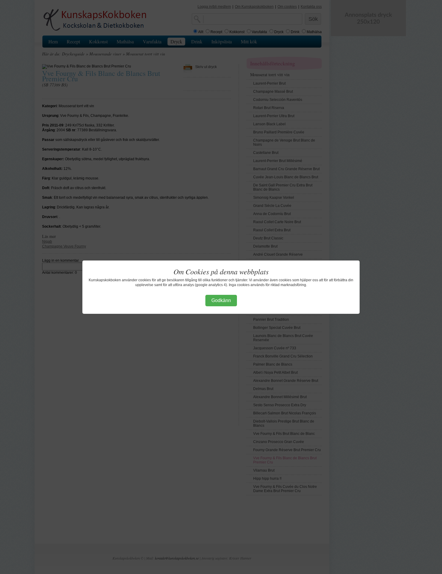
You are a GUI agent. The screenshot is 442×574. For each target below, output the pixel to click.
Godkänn (221, 300)
